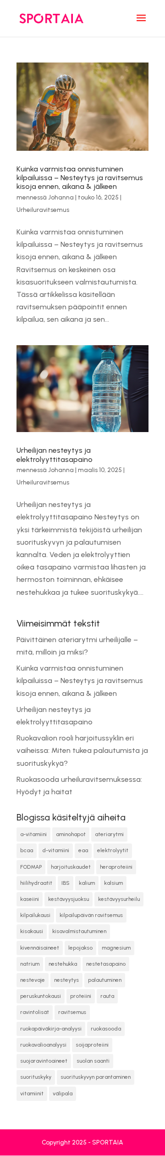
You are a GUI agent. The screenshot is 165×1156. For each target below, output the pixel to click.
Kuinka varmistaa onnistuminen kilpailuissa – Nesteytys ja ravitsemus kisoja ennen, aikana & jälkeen (79, 178)
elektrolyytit (112, 850)
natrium (29, 964)
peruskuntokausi (40, 996)
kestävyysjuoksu (68, 899)
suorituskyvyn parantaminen (95, 1077)
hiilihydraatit (36, 883)
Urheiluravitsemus (42, 210)
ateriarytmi (109, 834)
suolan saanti (93, 1061)
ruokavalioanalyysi (43, 1045)
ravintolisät (34, 1012)
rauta (107, 996)
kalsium (113, 883)
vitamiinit (32, 1093)
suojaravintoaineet (43, 1061)
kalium (87, 883)
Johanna (61, 197)
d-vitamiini (55, 850)
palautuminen (104, 980)
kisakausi (31, 931)
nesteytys (66, 980)
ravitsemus (72, 1012)
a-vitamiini (33, 834)
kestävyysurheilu (119, 899)
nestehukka (63, 964)
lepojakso (80, 948)
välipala (62, 1093)
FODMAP (31, 867)
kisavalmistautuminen (79, 931)
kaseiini (29, 899)
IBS (65, 883)
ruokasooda (106, 1028)
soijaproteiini (92, 1045)
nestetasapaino (106, 964)
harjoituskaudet (71, 867)
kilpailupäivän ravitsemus (91, 915)
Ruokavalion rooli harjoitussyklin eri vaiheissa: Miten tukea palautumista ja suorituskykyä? (82, 750)
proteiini (80, 996)
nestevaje (32, 980)
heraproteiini (116, 867)
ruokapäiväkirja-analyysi (51, 1028)
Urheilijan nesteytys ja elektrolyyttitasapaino (54, 454)
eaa (83, 850)
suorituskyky (35, 1077)
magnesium (116, 948)
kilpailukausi (35, 915)
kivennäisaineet (39, 948)
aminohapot (71, 834)
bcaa (26, 850)
